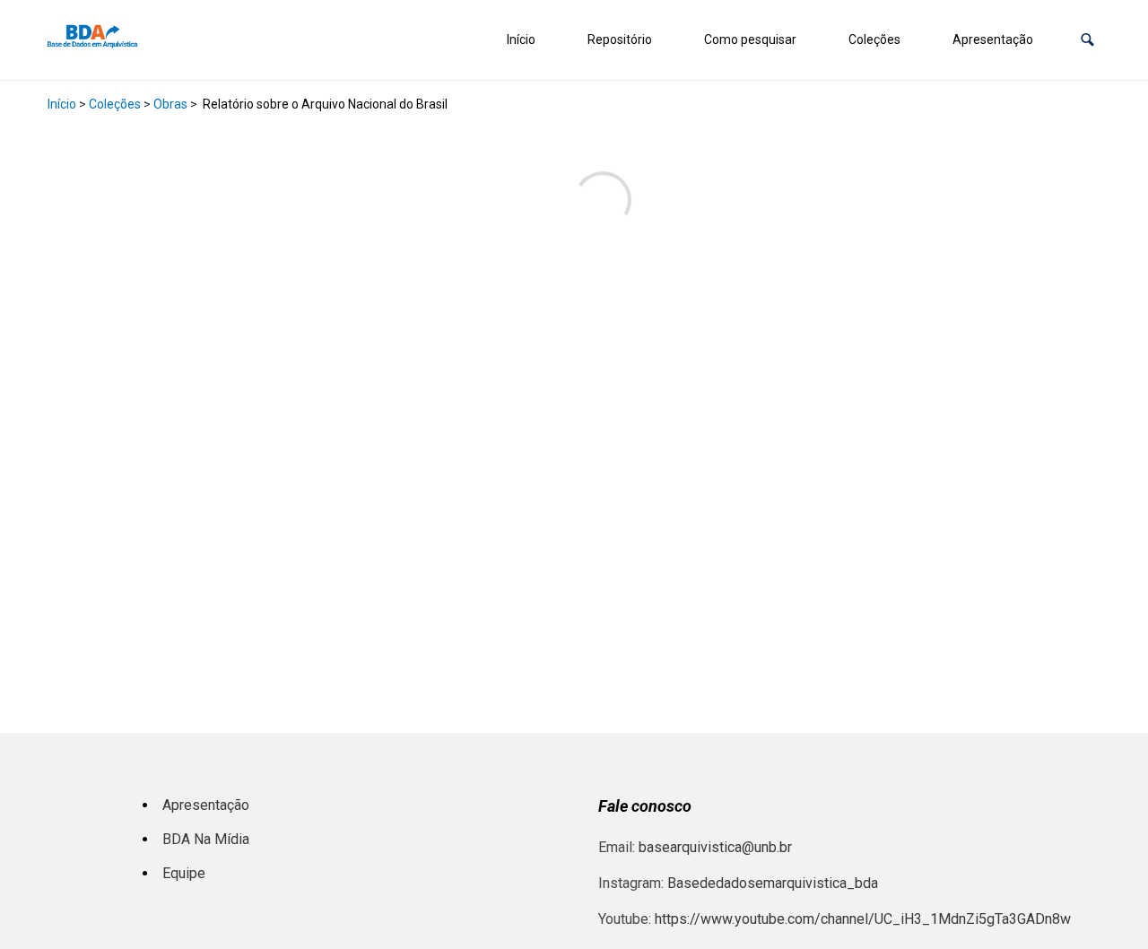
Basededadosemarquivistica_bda (772, 883)
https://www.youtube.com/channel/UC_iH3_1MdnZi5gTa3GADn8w (863, 918)
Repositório (619, 39)
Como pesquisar (750, 39)
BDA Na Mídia (205, 839)
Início (521, 39)
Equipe (183, 873)
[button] (1087, 39)
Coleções (874, 39)
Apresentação (992, 39)
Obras (170, 104)
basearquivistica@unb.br (715, 847)
